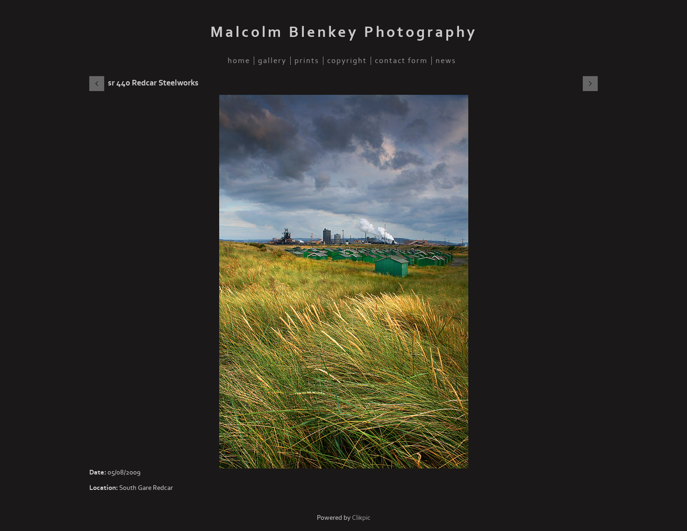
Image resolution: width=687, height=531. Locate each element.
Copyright (347, 61)
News (446, 61)
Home (239, 61)
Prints (306, 61)
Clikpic (361, 518)
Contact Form (401, 61)
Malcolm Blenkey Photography (343, 32)
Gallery (272, 61)
